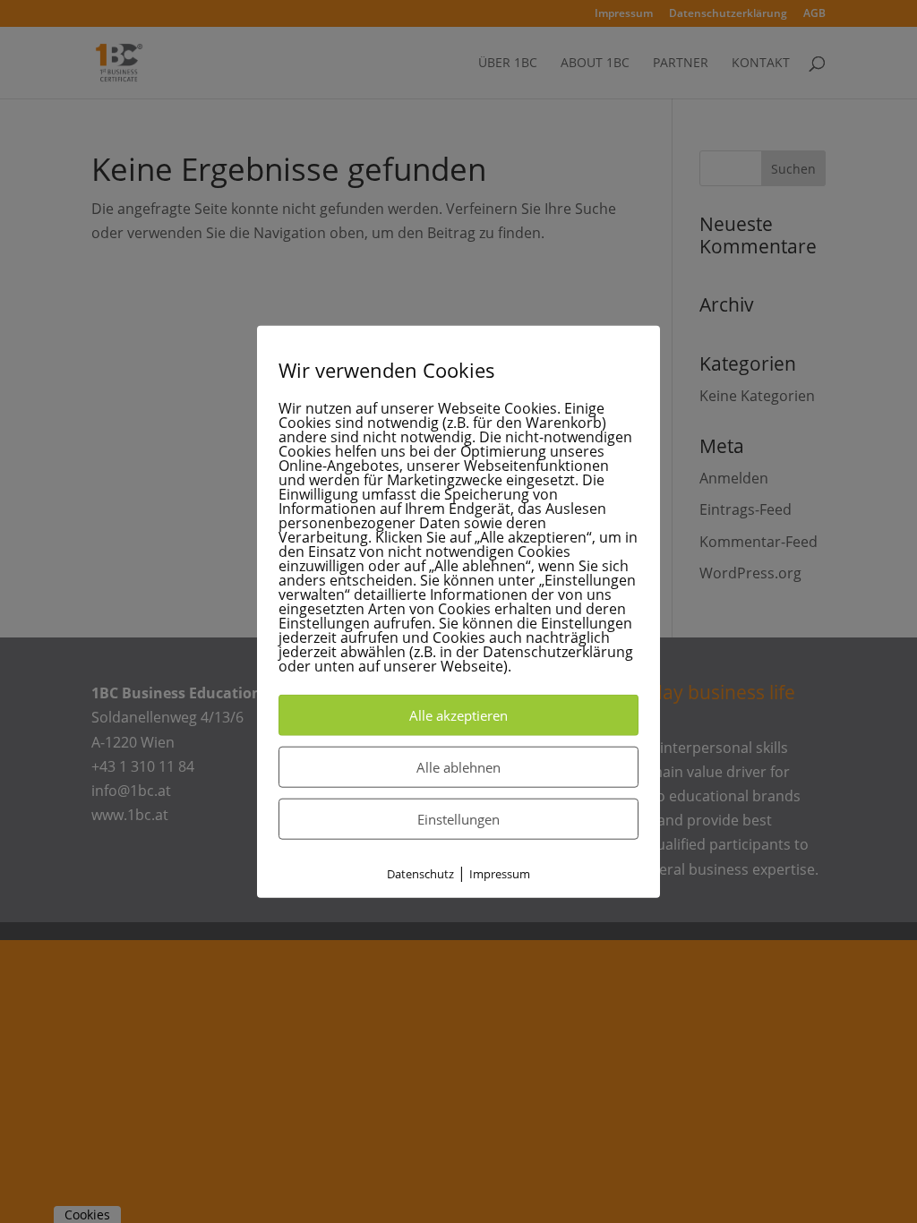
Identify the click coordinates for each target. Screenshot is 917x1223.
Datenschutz (420, 874)
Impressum (499, 874)
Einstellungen (458, 819)
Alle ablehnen (458, 767)
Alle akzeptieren (458, 715)
